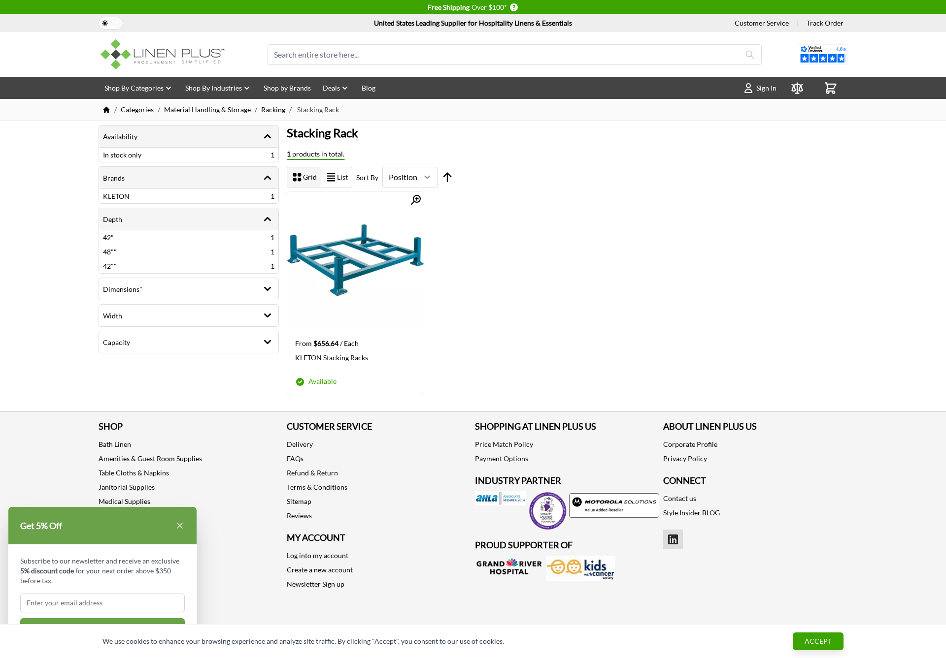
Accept (818, 641)
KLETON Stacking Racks (331, 357)
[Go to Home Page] (106, 110)
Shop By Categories (134, 88)
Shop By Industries (213, 88)
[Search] (750, 54)
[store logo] (165, 54)
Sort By (367, 177)
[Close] (180, 526)
